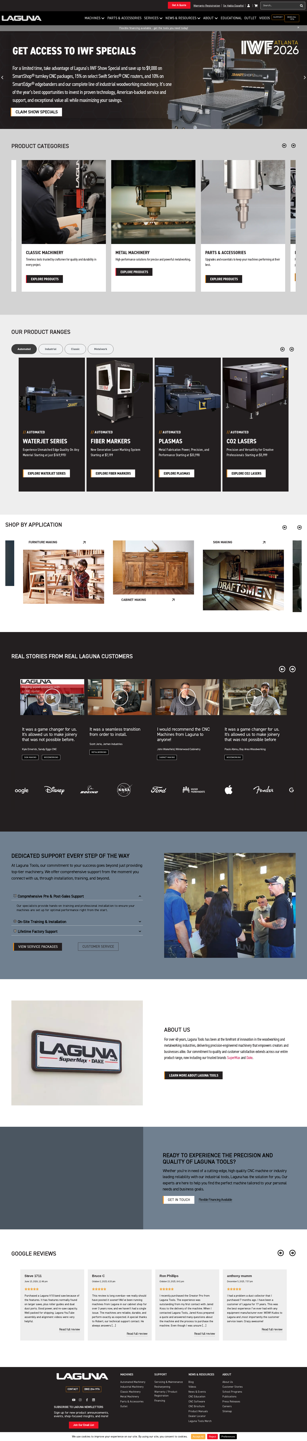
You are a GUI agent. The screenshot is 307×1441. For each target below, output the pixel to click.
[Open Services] (161, 18)
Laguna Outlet (130, 253)
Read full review (69, 1334)
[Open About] (216, 18)
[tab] (24, 349)
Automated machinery (227, 253)
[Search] (301, 5)
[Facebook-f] (87, 1399)
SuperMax (233, 1057)
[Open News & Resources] (199, 18)
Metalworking (223, 544)
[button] (2, 77)
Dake (249, 1057)
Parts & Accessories (46, 253)
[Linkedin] (93, 1399)
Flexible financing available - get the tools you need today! (153, 28)
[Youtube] (73, 1399)
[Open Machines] (103, 18)
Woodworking (98, 757)
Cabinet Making (32, 757)
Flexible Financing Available (215, 1199)
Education (133, 619)
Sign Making (42, 542)
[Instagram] (80, 1399)
